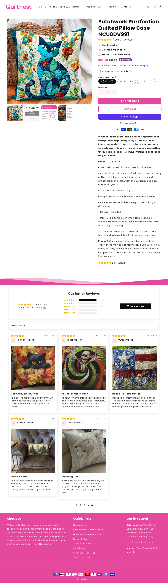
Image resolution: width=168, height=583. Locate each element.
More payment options (130, 123)
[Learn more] (131, 71)
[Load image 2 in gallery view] (32, 113)
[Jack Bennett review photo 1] (84, 450)
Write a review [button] (135, 306)
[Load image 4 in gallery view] (66, 113)
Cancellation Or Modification (88, 529)
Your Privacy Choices (84, 553)
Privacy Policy (80, 539)
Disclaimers (79, 548)
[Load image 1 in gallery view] (15, 113)
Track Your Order (82, 557)
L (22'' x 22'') (146, 81)
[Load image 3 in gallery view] (49, 113)
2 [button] (80, 505)
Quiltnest (87, 579)
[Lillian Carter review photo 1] (84, 368)
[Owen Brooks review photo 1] (134, 368)
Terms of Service (82, 543)
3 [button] (84, 505)
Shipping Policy (81, 525)
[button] (148, 7)
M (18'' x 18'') (126, 81)
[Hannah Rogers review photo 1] (33, 368)
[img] (17, 335)
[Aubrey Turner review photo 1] (33, 450)
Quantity (102, 87)
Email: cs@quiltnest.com (140, 542)
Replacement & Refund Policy (88, 534)
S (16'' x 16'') (107, 81)
